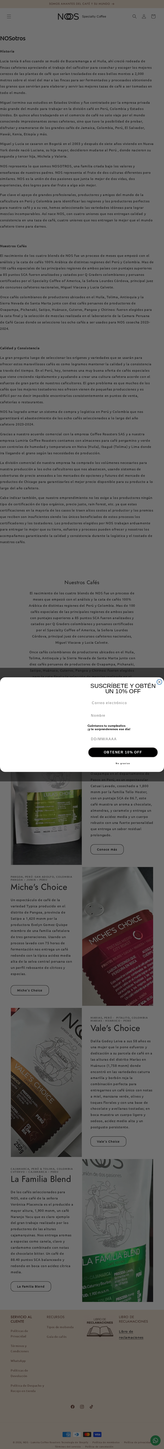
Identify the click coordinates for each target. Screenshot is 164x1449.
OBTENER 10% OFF (123, 752)
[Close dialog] (159, 681)
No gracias (123, 763)
